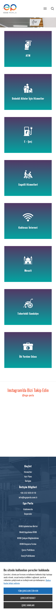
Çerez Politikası (28, 549)
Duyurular (28, 513)
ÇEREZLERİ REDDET (28, 597)
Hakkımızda (28, 509)
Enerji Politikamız (28, 555)
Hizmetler (28, 471)
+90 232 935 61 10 (28, 492)
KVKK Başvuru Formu (28, 543)
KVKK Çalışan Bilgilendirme (28, 538)
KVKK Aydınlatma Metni (28, 526)
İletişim (28, 480)
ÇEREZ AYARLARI (28, 605)
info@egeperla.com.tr (28, 497)
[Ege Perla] (13, 8)
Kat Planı (28, 476)
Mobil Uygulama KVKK (28, 532)
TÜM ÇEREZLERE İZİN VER (28, 590)
